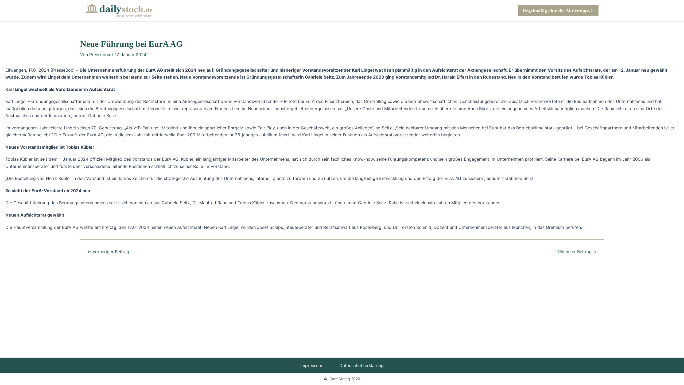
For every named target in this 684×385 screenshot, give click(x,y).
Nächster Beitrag (577, 251)
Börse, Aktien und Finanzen (134, 15)
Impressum (311, 365)
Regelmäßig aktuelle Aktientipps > (558, 10)
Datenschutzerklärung (361, 365)
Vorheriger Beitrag (108, 251)
